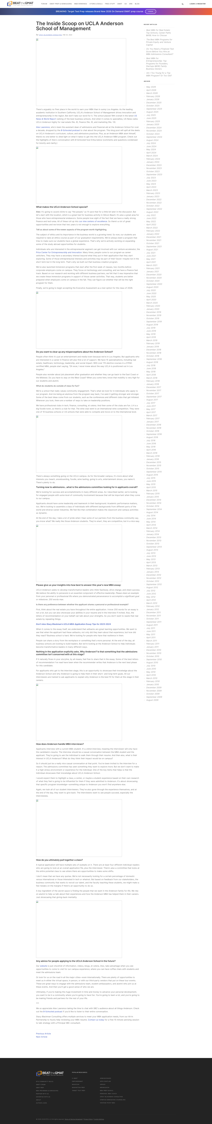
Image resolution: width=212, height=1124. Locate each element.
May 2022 (151, 221)
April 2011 (150, 637)
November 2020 (154, 278)
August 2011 (152, 625)
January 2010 (152, 684)
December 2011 (153, 612)
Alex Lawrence (43, 127)
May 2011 (150, 634)
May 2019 (150, 334)
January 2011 (152, 647)
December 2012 (153, 575)
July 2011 (150, 628)
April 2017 (151, 412)
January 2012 (152, 609)
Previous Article (43, 1033)
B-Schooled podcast (52, 1011)
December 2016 (153, 424)
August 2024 (152, 140)
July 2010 (150, 665)
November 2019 (153, 315)
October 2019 (152, 318)
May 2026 (151, 87)
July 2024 (151, 143)
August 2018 (152, 362)
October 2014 (152, 506)
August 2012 (152, 587)
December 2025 (153, 102)
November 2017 (153, 390)
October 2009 (152, 694)
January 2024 (152, 162)
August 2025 (152, 112)
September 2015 (154, 471)
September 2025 (154, 109)
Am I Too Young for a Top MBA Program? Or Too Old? (159, 74)
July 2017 (150, 403)
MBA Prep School (106, 1090)
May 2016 (150, 446)
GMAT (119, 4)
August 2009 (152, 700)
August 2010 (152, 662)
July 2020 (151, 290)
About (38, 1100)
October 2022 (152, 206)
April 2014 (151, 525)
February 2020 (153, 306)
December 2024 (153, 127)
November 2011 (153, 615)
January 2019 (152, 346)
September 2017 (154, 396)
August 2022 (152, 212)
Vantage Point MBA (107, 1103)
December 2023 (153, 165)
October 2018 (152, 356)
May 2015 (150, 484)
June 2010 (151, 669)
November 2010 (153, 653)
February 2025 (153, 121)
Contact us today (96, 1019)
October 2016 (152, 431)
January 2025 (152, 124)
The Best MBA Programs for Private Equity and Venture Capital (159, 42)
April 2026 (151, 90)
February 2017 (152, 418)
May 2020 (151, 296)
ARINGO (103, 1084)
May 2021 (150, 259)
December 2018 (153, 349)
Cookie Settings (99, 1119)
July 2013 (150, 553)
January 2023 (152, 196)
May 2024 (151, 149)
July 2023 (151, 177)
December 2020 (153, 274)
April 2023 (151, 187)
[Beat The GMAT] (21, 4)
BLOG (137, 4)
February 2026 (153, 96)
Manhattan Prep (78, 1087)
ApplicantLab (105, 1081)
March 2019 (151, 340)
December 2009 (153, 687)
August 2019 (152, 324)
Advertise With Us (43, 1097)
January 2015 (152, 497)
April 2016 (151, 450)
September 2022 (154, 209)
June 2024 (151, 146)
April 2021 (151, 262)
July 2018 (150, 365)
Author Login (41, 1103)
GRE (130, 4)
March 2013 (151, 565)
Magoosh (75, 1084)
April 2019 (151, 337)
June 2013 (151, 556)
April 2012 (151, 600)
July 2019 (150, 328)
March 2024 (152, 155)
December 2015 (153, 462)
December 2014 (153, 500)
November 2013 (153, 540)
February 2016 (153, 456)
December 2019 (153, 312)
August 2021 (152, 249)
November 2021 (153, 240)
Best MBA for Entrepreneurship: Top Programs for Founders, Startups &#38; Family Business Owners (157, 63)
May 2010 (150, 672)
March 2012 (151, 603)
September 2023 (154, 174)
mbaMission (104, 1087)
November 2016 (153, 428)
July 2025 (151, 115)
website (44, 966)
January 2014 (152, 534)
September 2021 (154, 246)
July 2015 (150, 478)
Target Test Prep (78, 1090)
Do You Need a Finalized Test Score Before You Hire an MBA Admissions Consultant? (160, 51)
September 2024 (154, 137)
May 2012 (150, 597)
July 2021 (150, 252)
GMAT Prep (40, 1087)
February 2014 (153, 531)
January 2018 (152, 384)
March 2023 (152, 190)
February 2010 (153, 681)
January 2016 (152, 459)
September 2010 (154, 659)
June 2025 (151, 118)
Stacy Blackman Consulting (50, 35)
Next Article (41, 1037)
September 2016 (154, 434)
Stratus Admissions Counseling (112, 1099)
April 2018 (151, 374)
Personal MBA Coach (108, 1093)
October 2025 (152, 105)
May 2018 (150, 371)
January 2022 (152, 234)
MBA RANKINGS (80, 4)
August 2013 (152, 550)
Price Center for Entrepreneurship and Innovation (59, 252)
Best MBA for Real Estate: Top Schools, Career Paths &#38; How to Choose (158, 33)
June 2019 (151, 331)
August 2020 (152, 287)
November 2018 (153, 353)
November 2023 (154, 168)
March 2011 (151, 640)
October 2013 (152, 543)
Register (202, 4)
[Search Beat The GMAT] (182, 4)
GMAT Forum (41, 1084)
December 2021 (153, 237)
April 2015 (151, 487)
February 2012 (153, 606)
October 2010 (152, 656)
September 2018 (154, 359)
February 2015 (153, 493)
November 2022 (154, 202)
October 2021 (152, 243)
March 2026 (152, 93)
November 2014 (153, 503)
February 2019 (153, 343)
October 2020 (152, 281)
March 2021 (151, 265)
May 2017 (150, 409)
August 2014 (152, 512)
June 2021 (151, 256)
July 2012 (150, 590)
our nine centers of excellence (93, 221)
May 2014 (150, 522)
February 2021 (153, 268)
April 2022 (151, 224)
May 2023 (151, 184)
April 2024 (151, 152)
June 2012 (151, 593)
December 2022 (153, 199)
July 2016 (150, 440)
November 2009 (154, 690)
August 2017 (152, 399)
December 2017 (153, 387)
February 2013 (153, 568)
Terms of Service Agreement (73, 1119)
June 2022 (151, 218)
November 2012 (153, 578)
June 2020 (151, 293)
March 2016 (151, 453)
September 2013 (154, 547)
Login (192, 4)
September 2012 (154, 584)
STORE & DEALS (96, 4)
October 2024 (152, 134)
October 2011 (152, 618)
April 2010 (151, 675)
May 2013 (150, 559)
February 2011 (152, 643)
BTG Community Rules (44, 1081)
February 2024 (153, 159)
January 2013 (152, 572)
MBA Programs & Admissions (47, 1090)
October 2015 (152, 468)
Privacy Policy (88, 1119)
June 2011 (151, 631)
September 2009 (154, 697)
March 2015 (151, 490)
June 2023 (151, 180)
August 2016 (152, 437)
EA (126, 4)
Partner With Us (42, 1093)
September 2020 (154, 284)
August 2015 (152, 475)
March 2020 (152, 303)
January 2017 (152, 421)
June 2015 (151, 481)
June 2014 (151, 518)
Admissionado (105, 1078)
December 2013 (153, 537)
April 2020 (151, 299)
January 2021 (152, 271)
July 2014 (150, 515)
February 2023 (153, 193)
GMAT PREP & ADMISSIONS (61, 4)
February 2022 (153, 231)
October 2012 (152, 581)
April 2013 (151, 562)
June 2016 (151, 443)
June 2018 (151, 368)
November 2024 (154, 130)
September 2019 (154, 321)
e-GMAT (75, 1078)
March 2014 (151, 528)
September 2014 (154, 509)
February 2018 (153, 381)
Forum (44, 4)
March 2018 (151, 378)
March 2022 (152, 227)
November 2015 (153, 465)
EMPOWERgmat (77, 1081)
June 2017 (151, 406)
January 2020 (152, 309)
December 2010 (153, 650)
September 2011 (153, 622)
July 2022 (151, 215)
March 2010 (151, 678)
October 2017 (152, 393)
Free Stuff (110, 4)
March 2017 (151, 415)
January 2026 (152, 99)
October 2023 (152, 171)
